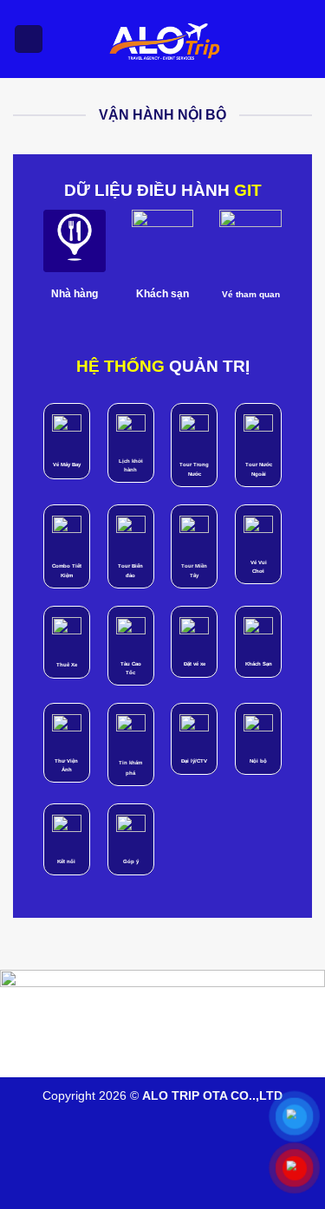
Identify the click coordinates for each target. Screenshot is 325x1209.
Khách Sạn (258, 663)
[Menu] (28, 39)
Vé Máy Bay (67, 464)
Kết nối (66, 861)
